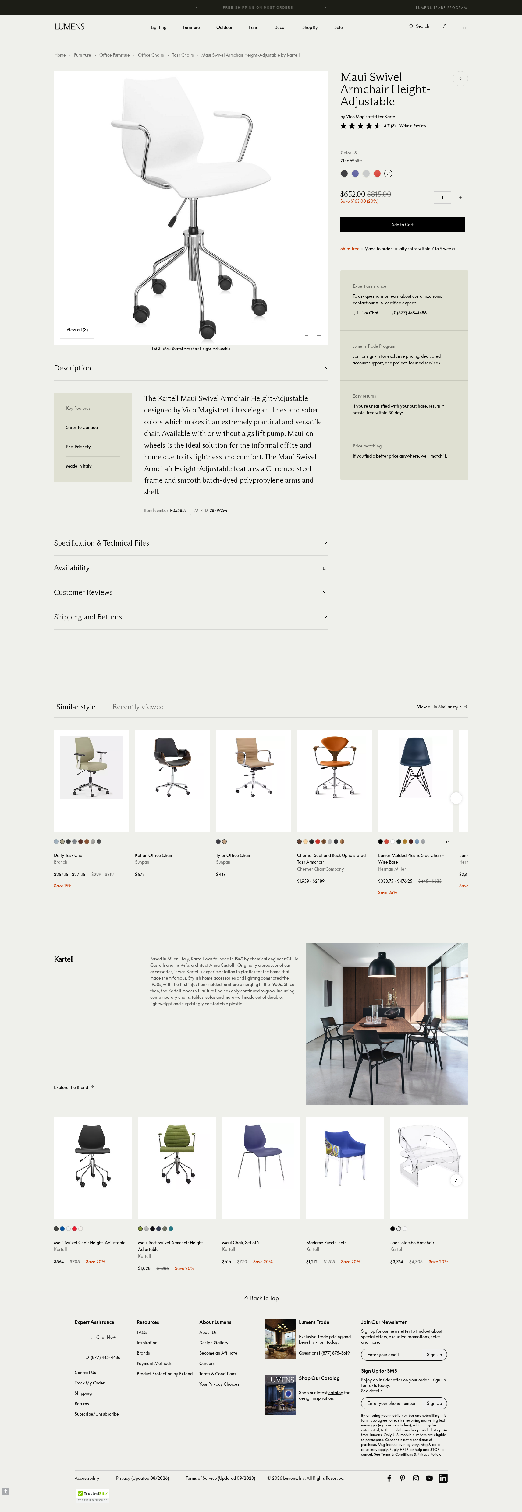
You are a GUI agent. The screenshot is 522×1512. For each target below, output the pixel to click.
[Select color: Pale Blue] (417, 841)
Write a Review (412, 126)
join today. (328, 1342)
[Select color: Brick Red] (411, 841)
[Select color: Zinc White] (80, 1228)
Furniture (82, 55)
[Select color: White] (392, 841)
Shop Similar (96, 826)
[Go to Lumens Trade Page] (280, 1339)
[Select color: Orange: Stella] (317, 841)
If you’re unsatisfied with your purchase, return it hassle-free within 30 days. (398, 409)
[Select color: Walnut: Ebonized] (336, 841)
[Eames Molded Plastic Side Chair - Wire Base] (415, 767)
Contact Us (85, 1372)
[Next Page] (319, 335)
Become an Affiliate (218, 1353)
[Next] (325, 7)
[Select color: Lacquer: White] (330, 841)
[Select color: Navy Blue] (62, 1228)
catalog (335, 1392)
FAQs (142, 1332)
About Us (208, 1332)
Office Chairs (151, 55)
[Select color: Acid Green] (140, 1228)
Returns (82, 1403)
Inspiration (147, 1342)
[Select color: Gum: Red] (342, 841)
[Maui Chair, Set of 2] (261, 1156)
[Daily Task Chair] (91, 767)
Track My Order (90, 1382)
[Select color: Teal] (171, 1228)
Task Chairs (183, 55)
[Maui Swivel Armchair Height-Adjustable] (191, 208)
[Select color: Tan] (224, 841)
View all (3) (77, 329)
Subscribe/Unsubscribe (97, 1413)
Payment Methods (154, 1363)
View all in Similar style (439, 706)
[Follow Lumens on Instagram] (416, 1478)
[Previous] (196, 7)
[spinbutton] (442, 198)
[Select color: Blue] (158, 1228)
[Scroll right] (456, 798)
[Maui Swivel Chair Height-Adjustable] (93, 1156)
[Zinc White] (388, 174)
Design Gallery (214, 1342)
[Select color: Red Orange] (386, 841)
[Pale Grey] (366, 174)
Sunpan (142, 862)
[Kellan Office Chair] (172, 767)
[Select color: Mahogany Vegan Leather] (80, 841)
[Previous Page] (307, 335)
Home (60, 55)
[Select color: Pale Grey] (68, 1228)
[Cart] (464, 26)
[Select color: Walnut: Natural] (323, 841)
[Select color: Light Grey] (423, 841)
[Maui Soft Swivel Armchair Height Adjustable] (177, 1156)
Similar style (75, 706)
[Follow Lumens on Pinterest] (402, 1478)
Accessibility (87, 1478)
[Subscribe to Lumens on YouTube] (429, 1478)
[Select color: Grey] (164, 1228)
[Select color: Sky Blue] (56, 841)
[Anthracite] (344, 174)
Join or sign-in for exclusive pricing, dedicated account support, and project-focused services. (397, 359)
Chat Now (106, 1337)
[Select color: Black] (68, 841)
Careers (207, 1363)
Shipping (83, 1393)
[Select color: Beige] (146, 1228)
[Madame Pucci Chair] (345, 1156)
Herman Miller (392, 869)
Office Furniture (114, 55)
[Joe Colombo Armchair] (429, 1156)
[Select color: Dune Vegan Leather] (86, 841)
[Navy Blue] (355, 174)
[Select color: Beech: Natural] (305, 841)
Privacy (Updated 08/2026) (142, 1478)
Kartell (391, 116)
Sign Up (434, 1354)
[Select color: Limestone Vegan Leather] (93, 841)
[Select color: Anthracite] (56, 1228)
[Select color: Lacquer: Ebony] (311, 841)
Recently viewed (138, 706)
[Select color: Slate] (74, 841)
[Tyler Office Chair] (253, 767)
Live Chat (369, 312)
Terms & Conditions (217, 1373)
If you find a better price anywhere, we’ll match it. (400, 455)
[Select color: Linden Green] (62, 841)
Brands (143, 1353)
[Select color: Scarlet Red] (74, 1228)
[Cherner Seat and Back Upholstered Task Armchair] (334, 767)
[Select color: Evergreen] (398, 841)
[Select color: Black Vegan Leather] (99, 841)
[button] (360, 126)
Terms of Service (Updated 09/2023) (220, 1478)
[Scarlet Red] (377, 174)
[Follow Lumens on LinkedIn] (443, 1478)
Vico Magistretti (361, 116)
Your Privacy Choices (219, 1384)
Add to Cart (402, 224)
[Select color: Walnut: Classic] (299, 841)
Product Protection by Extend (165, 1373)
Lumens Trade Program (441, 7)
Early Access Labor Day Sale (269, 7)
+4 (447, 841)
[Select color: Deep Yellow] (405, 841)
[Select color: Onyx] (218, 841)
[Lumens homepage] (69, 27)
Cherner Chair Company (320, 869)
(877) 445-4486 (412, 312)
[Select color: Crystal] (398, 1228)
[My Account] (445, 26)
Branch (60, 862)
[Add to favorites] (460, 78)
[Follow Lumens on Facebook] (389, 1478)
